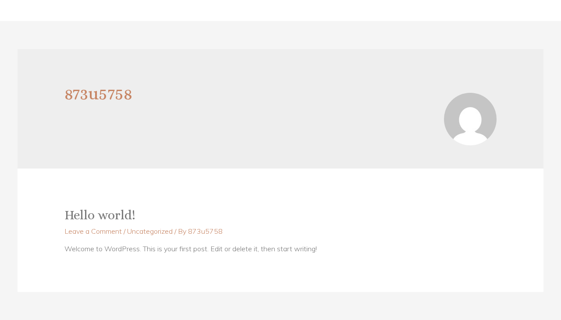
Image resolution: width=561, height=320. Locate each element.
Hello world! (99, 214)
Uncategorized (150, 231)
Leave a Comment (93, 231)
